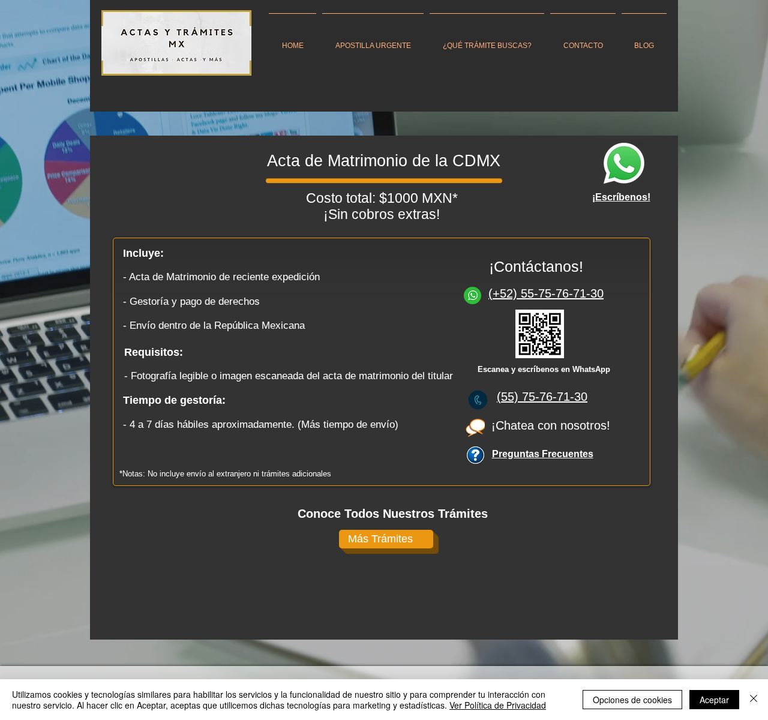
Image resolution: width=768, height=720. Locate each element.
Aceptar (714, 700)
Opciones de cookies (632, 700)
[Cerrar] (753, 699)
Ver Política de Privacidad (497, 705)
